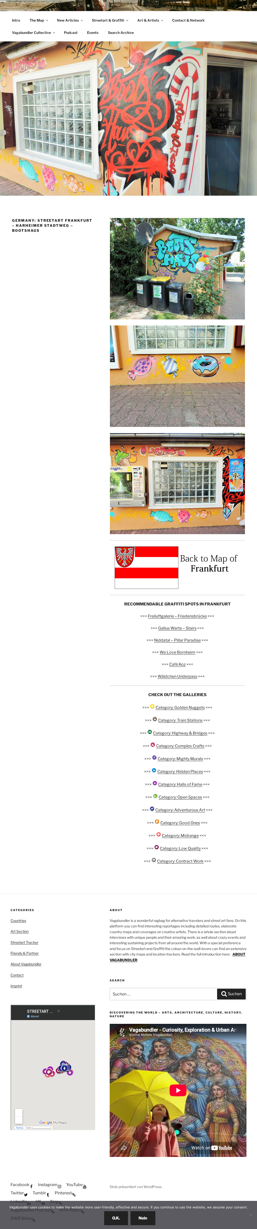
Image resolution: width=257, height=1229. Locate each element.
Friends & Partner (25, 953)
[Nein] (250, 1214)
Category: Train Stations (180, 720)
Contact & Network (188, 20)
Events (92, 32)
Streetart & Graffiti (108, 20)
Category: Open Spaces (180, 797)
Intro (16, 20)
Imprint (16, 986)
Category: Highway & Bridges (180, 733)
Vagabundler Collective (31, 32)
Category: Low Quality (180, 848)
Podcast (71, 32)
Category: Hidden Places (180, 771)
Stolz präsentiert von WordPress (136, 1187)
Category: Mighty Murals (180, 758)
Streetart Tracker (24, 942)
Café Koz (177, 664)
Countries (18, 920)
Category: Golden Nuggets (180, 707)
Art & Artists (148, 20)
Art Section (20, 931)
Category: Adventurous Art (180, 810)
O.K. (116, 1218)
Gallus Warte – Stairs (177, 628)
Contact (17, 975)
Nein (143, 1218)
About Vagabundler (26, 964)
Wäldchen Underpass (177, 676)
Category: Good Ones (180, 822)
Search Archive (121, 32)
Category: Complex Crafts (180, 746)
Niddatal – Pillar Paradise (177, 640)
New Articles (68, 20)
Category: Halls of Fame (180, 784)
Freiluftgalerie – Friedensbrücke (177, 616)
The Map (37, 20)
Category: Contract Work (180, 861)
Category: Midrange (180, 835)
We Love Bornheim (177, 652)
